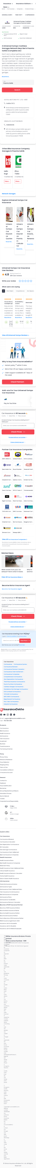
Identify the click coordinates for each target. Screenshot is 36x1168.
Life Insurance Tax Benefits (7, 900)
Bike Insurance (4, 731)
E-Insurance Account (6, 772)
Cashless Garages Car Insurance (13, 686)
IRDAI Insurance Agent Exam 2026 (10, 921)
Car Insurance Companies (17, 539)
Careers (2, 798)
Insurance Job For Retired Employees (10, 928)
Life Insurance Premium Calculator (10, 902)
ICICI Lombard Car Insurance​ (12, 691)
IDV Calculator (4, 847)
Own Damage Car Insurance (8, 849)
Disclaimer (3, 788)
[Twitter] (14, 714)
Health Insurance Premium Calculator (11, 873)
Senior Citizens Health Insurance (9, 878)
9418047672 (10, 103)
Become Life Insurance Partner (9, 915)
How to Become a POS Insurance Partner (11, 918)
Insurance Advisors (23, 4)
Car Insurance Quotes (20, 664)
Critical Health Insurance (7, 871)
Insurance (7, 4)
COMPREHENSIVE (29, 15)
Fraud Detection (4, 762)
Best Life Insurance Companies (9, 894)
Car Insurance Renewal (10, 666)
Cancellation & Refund (6, 770)
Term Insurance (4, 738)
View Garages (8, 181)
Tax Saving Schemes (6, 749)
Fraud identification (6, 786)
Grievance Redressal (6, 759)
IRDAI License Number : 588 (16, 941)
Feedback (3, 783)
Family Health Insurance (7, 876)
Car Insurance (8, 664)
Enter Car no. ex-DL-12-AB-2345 (11, 640)
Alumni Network (4, 796)
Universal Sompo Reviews (18, 335)
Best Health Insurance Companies (10, 863)
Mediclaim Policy (5, 865)
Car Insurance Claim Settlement (13, 671)
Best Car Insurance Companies (9, 855)
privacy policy (22, 636)
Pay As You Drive (10, 403)
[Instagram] (8, 714)
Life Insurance (4, 736)
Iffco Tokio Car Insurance (11, 701)
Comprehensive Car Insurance (13, 676)
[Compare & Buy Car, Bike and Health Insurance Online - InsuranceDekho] (12, 710)
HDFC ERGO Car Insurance (11, 696)
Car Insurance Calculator (7, 842)
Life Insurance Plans (6, 897)
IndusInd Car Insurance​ (10, 704)
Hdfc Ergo (6, 172)
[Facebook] (1, 714)
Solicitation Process (5, 793)
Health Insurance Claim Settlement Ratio (12, 868)
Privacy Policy (4, 757)
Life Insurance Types (6, 887)
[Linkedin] (11, 714)
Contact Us (3, 780)
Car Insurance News (15, 577)
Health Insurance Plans (6, 860)
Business (2, 744)
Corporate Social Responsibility (9, 801)
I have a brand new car (17, 442)
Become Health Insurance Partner (9, 913)
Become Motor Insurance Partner (9, 910)
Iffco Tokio (17, 172)
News (5, 7)
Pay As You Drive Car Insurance (13, 684)
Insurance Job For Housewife (8, 923)
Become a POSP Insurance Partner (10, 908)
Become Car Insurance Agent (12, 589)
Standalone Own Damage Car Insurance (16, 689)
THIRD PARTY (18, 15)
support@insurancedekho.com (15, 718)
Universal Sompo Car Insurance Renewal (30, 232)
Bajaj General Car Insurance (12, 699)
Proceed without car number (17, 437)
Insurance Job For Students (8, 926)
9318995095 (10, 125)
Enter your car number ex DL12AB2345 (14, 425)
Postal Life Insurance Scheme (8, 884)
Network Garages (9, 194)
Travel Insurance (5, 746)
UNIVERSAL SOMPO (7, 15)
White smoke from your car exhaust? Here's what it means (12, 571)
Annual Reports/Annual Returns (9, 791)
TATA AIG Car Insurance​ (11, 694)
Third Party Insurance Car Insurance (14, 681)
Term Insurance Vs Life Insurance (9, 892)
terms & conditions (12, 636)
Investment (3, 741)
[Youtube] (4, 714)
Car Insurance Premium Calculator (14, 669)
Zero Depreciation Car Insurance (13, 679)
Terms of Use (3, 767)
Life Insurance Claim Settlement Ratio (11, 889)
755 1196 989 (8, 721)
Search (17, 90)
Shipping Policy (4, 765)
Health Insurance (5, 733)
